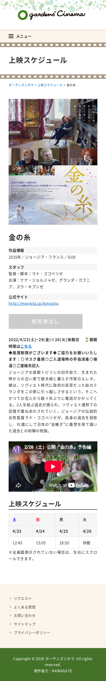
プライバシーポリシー (32, 632)
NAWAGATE (62, 670)
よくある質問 (25, 606)
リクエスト (23, 598)
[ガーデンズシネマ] (53, 11)
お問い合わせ (25, 615)
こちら (26, 346)
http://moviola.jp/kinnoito (34, 303)
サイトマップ (25, 624)
